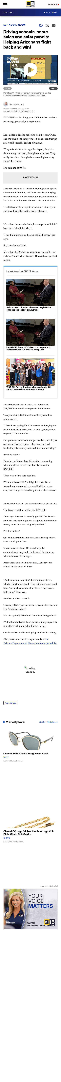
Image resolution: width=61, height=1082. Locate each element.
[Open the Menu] (4, 4)
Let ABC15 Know (14, 24)
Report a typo (10, 703)
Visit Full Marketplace (48, 722)
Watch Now (53, 4)
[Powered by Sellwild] (53, 886)
